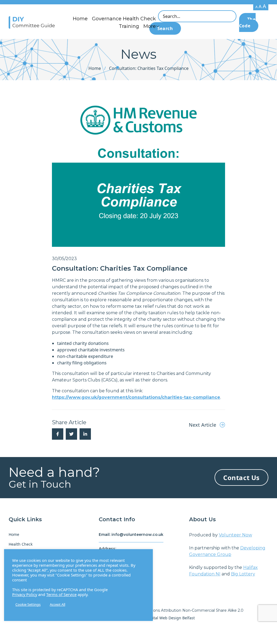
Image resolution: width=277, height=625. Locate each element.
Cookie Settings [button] (28, 604)
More (149, 26)
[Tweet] (71, 434)
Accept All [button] (57, 604)
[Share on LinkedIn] (85, 434)
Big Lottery (243, 574)
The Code (247, 22)
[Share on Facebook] (57, 434)
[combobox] (197, 16)
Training (129, 26)
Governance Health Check (124, 19)
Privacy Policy (24, 594)
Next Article (203, 425)
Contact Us (241, 477)
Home (80, 19)
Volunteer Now (235, 534)
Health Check (20, 544)
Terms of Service (61, 594)
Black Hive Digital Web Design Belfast (161, 617)
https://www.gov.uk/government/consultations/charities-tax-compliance (136, 397)
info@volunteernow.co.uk (137, 534)
